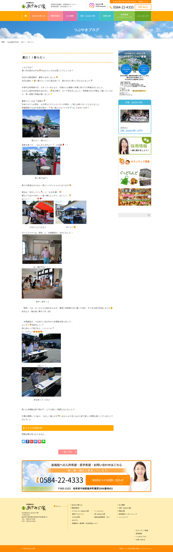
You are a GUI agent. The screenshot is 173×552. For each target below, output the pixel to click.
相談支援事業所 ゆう (102, 517)
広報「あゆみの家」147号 (131, 130)
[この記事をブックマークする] (35, 441)
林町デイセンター (78, 514)
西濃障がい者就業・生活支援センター (85, 523)
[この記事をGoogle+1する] (31, 441)
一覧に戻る (67, 452)
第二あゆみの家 (99, 514)
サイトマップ (146, 548)
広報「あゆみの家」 (88, 16)
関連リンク (123, 548)
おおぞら (75, 520)
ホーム (58, 506)
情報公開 (107, 16)
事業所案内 (55, 16)
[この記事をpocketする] (39, 441)
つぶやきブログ (13, 42)
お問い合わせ (143, 7)
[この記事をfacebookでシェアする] (27, 441)
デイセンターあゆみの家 (80, 511)
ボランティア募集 (142, 530)
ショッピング (143, 16)
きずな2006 (76, 517)
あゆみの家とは (38, 16)
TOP (3, 42)
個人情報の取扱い (135, 548)
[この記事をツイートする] (23, 441)
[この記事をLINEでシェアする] (43, 441)
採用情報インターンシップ (124, 16)
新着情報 (139, 533)
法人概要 (70, 16)
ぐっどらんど (99, 511)
